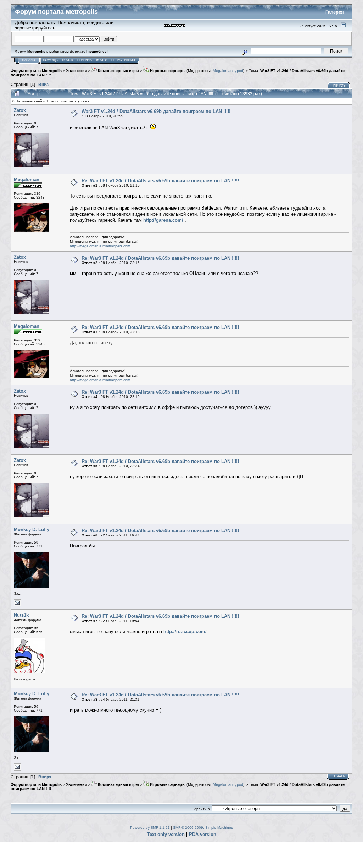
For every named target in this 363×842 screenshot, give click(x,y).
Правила (84, 60)
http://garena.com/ (163, 220)
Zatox (20, 110)
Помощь (50, 60)
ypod (239, 71)
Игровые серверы (167, 71)
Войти (101, 60)
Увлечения (76, 71)
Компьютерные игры (118, 71)
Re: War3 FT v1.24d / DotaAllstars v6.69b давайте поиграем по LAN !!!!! (160, 180)
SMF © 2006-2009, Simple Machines (203, 828)
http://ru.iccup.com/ (185, 631)
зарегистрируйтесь (35, 28)
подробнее (97, 51)
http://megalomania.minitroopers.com (100, 246)
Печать (339, 85)
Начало (28, 60)
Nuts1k (21, 615)
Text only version (166, 834)
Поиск (67, 60)
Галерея (334, 12)
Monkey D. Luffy (31, 529)
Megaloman (223, 71)
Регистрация (123, 60)
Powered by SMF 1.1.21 (150, 828)
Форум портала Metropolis (36, 71)
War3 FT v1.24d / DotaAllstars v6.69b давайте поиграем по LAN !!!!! (156, 111)
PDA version (202, 834)
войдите (95, 22)
